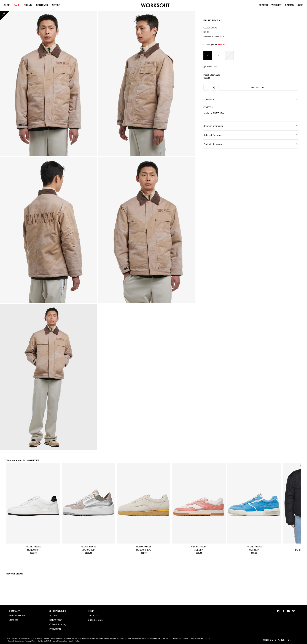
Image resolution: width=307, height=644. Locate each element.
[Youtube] (288, 611)
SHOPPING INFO (57, 611)
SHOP (7, 5)
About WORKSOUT (18, 615)
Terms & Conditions (16, 641)
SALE (17, 5)
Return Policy (55, 620)
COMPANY (14, 611)
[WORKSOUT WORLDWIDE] (155, 5)
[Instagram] (278, 611)
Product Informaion (212, 144)
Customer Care (95, 620)
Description (208, 99)
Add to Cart (258, 87)
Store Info (13, 620)
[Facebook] (283, 611)
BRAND (28, 5)
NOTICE (56, 5)
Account (53, 615)
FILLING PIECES (211, 20)
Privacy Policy (30, 641)
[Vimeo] (293, 611)
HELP (91, 611)
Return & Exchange (212, 135)
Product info (55, 629)
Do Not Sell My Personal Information (52, 641)
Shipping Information (213, 126)
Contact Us (93, 615)
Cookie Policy (74, 641)
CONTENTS (42, 5)
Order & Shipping (57, 624)
